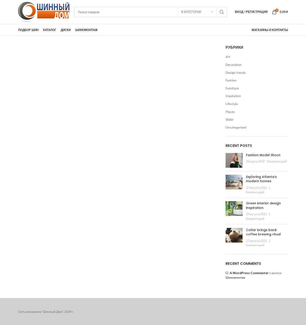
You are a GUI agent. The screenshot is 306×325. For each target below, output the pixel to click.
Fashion (231, 80)
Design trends (236, 72)
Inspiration (233, 96)
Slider (230, 119)
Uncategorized (236, 127)
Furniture (232, 88)
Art (228, 57)
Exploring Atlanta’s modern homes (261, 179)
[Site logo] (44, 11)
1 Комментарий (276, 161)
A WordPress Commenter (249, 273)
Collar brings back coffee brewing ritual (263, 232)
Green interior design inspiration (263, 205)
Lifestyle (232, 104)
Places (230, 112)
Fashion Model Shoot (263, 155)
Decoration (233, 65)
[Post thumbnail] (234, 160)
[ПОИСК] (222, 12)
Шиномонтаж (235, 277)
